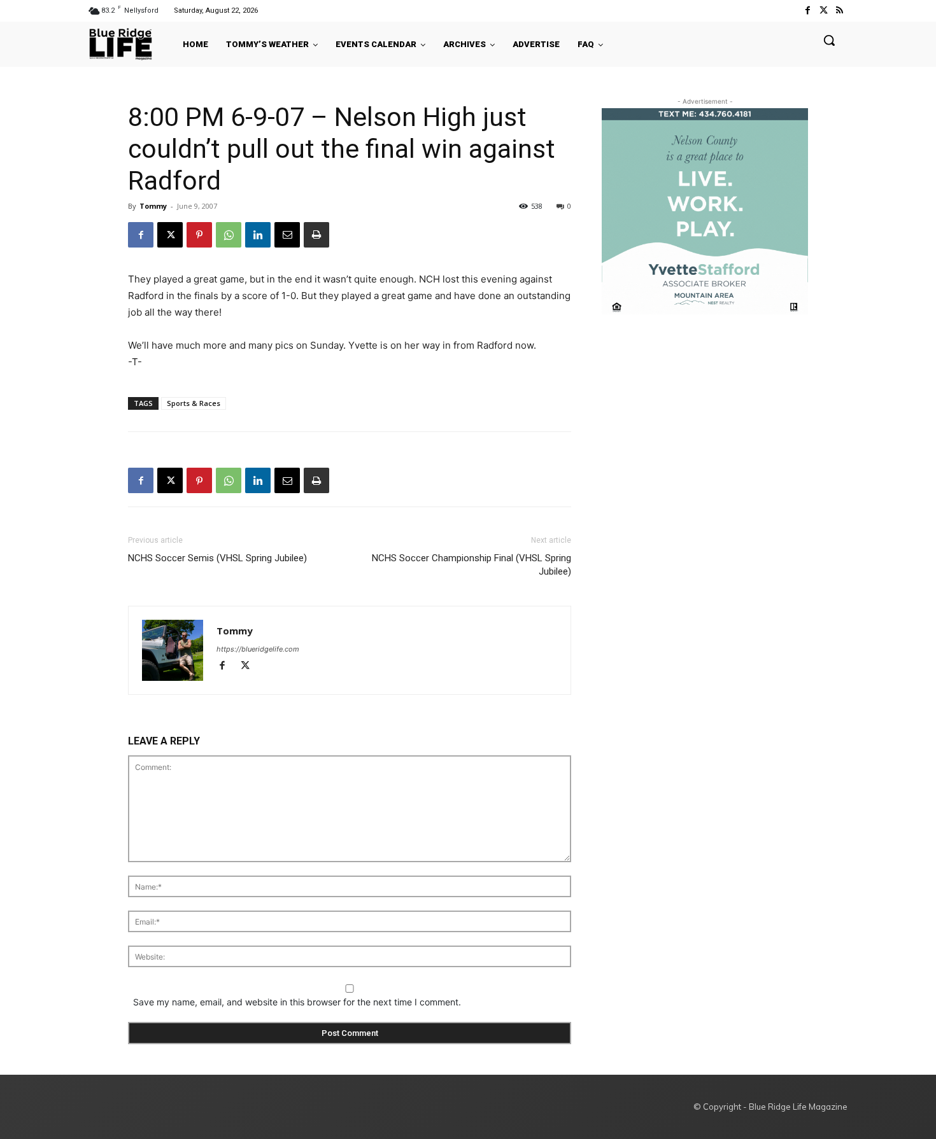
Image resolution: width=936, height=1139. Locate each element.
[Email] (287, 235)
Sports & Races (193, 403)
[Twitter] (824, 10)
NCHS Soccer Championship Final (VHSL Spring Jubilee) (471, 564)
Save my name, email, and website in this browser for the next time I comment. (297, 1001)
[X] (170, 235)
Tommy (153, 206)
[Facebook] (807, 10)
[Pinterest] (199, 235)
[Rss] (839, 10)
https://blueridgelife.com (257, 649)
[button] (829, 40)
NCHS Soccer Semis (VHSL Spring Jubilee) (217, 558)
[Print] (316, 235)
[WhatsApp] (228, 235)
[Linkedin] (258, 235)
